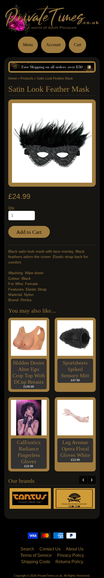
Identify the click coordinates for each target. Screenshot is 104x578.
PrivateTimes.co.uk (49, 575)
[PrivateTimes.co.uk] (52, 30)
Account (53, 44)
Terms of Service (36, 555)
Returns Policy (69, 561)
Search (27, 549)
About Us (74, 549)
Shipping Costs (35, 561)
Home (12, 78)
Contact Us (50, 549)
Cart (77, 44)
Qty (11, 208)
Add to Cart (29, 232)
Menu (28, 44)
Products (27, 78)
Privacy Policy (70, 555)
